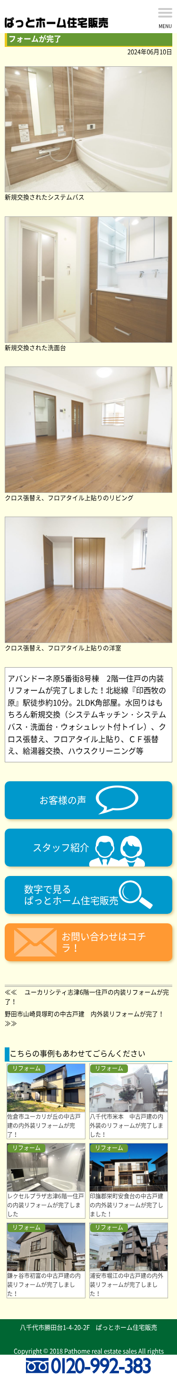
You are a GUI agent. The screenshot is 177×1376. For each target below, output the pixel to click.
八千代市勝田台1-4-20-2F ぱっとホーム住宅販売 (88, 1326)
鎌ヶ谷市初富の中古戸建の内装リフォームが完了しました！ (44, 1284)
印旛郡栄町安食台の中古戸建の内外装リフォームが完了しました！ (126, 1205)
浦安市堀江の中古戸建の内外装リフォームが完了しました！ (126, 1284)
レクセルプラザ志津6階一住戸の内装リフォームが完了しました (45, 1205)
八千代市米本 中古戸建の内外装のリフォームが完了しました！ (126, 1125)
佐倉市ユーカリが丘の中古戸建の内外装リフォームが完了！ (44, 1125)
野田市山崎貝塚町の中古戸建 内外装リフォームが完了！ (84, 1013)
